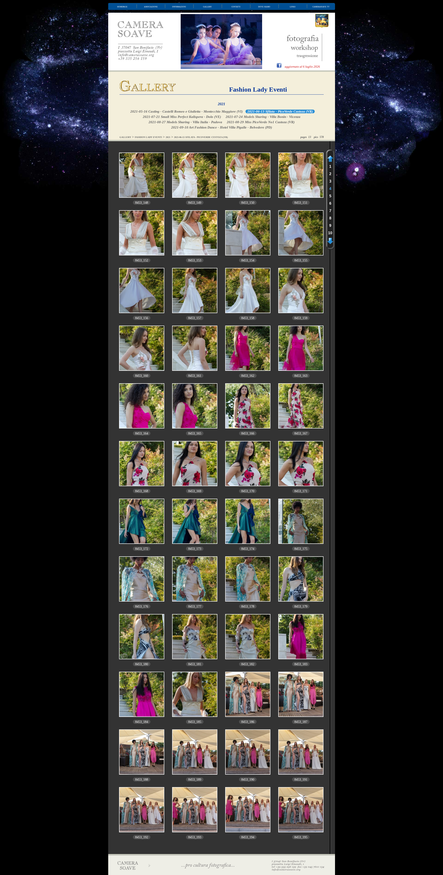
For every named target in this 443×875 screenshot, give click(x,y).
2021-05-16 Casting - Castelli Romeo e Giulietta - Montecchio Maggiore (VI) (186, 111)
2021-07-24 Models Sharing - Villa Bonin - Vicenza (263, 117)
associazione (151, 6)
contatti (235, 6)
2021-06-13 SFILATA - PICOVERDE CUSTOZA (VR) (201, 137)
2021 (221, 104)
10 (330, 233)
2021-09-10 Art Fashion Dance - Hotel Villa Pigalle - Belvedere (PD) (221, 127)
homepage (122, 6)
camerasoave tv (320, 6)
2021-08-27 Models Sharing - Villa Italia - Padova (185, 122)
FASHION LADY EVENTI (148, 137)
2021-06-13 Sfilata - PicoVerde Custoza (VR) (280, 111)
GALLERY (125, 137)
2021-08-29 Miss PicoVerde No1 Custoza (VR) (261, 122)
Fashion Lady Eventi (258, 89)
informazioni (179, 6)
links (292, 6)
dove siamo (264, 6)
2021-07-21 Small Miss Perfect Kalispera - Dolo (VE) (182, 117)
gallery (207, 6)
